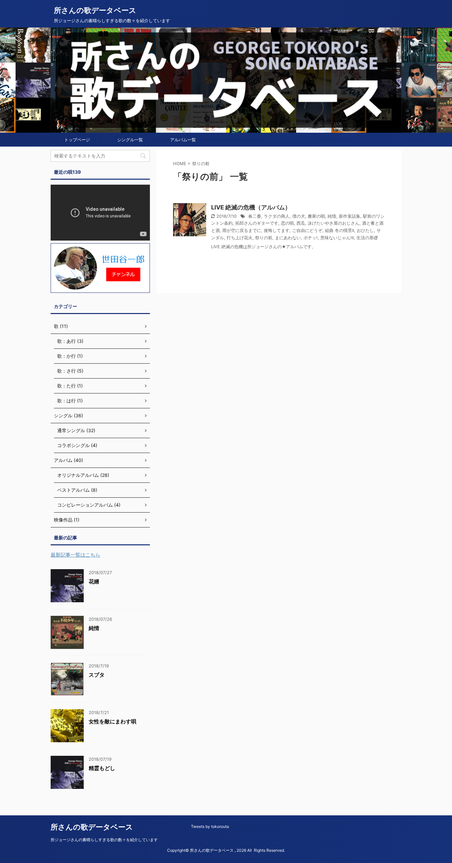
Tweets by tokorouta (210, 826)
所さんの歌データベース (95, 10)
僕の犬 (298, 216)
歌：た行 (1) (70, 385)
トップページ (77, 139)
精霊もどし (102, 768)
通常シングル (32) (76, 430)
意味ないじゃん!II (337, 237)
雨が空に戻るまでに (241, 230)
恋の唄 (287, 223)
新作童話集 (349, 216)
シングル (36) (68, 415)
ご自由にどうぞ (307, 230)
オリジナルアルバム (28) (83, 475)
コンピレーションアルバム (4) (88, 505)
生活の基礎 (367, 237)
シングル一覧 (130, 139)
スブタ (97, 674)
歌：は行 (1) (70, 400)
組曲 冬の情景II (339, 230)
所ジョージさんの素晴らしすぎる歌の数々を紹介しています (104, 839)
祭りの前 (263, 237)
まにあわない (288, 237)
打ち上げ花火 (239, 237)
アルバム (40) (68, 460)
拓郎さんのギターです (256, 223)
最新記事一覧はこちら (75, 555)
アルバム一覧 (183, 139)
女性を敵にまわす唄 (112, 721)
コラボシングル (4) (77, 445)
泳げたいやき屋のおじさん (333, 223)
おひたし (365, 230)
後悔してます (277, 230)
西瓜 (300, 223)
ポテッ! (310, 237)
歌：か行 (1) (70, 356)
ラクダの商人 (277, 216)
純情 (332, 216)
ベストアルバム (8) (77, 490)
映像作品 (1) (66, 519)
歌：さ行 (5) (70, 371)
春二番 (254, 216)
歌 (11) (61, 326)
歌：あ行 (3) (70, 341)
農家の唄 (316, 216)
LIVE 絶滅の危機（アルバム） (251, 207)
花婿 (94, 581)
